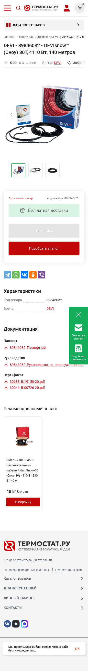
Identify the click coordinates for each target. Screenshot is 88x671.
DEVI (50, 308)
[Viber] (41, 274)
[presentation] (11, 114)
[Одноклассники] (33, 274)
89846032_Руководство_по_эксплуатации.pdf (47, 365)
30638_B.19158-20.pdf (27, 381)
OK (77, 649)
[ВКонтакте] (24, 274)
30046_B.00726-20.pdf (27, 388)
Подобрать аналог (44, 248)
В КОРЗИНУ (44, 231)
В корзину (23, 502)
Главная (9, 36)
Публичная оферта (68, 570)
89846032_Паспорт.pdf (28, 348)
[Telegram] (7, 274)
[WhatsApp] (16, 274)
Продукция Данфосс (33, 36)
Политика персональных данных (27, 570)
